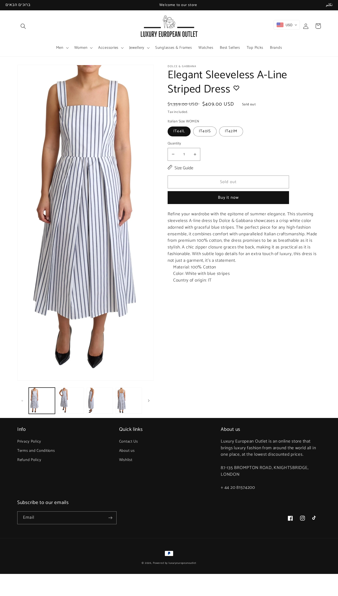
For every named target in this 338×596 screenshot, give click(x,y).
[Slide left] (22, 401)
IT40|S (205, 131)
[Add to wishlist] (236, 87)
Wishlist (125, 460)
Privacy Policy (29, 441)
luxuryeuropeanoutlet (182, 563)
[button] (23, 26)
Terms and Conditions (36, 451)
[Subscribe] (110, 517)
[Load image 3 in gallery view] (100, 401)
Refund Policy (29, 460)
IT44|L (179, 131)
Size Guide (184, 168)
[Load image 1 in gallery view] (42, 401)
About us (127, 451)
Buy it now (228, 197)
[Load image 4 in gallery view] (129, 401)
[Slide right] (149, 401)
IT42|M (231, 131)
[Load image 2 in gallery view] (71, 401)
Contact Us (128, 441)
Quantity (174, 143)
